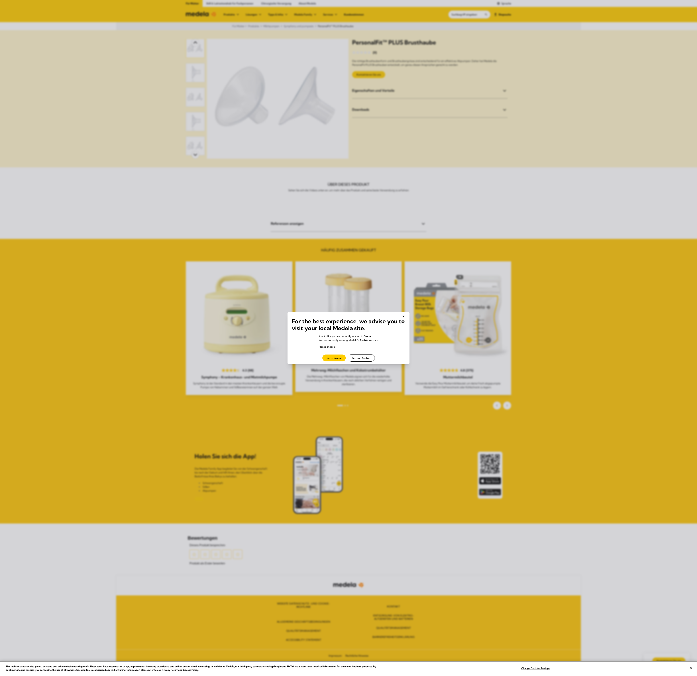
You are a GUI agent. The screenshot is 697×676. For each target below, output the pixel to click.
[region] (348, 668)
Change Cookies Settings (535, 668)
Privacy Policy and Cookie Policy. (180, 669)
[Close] (691, 668)
